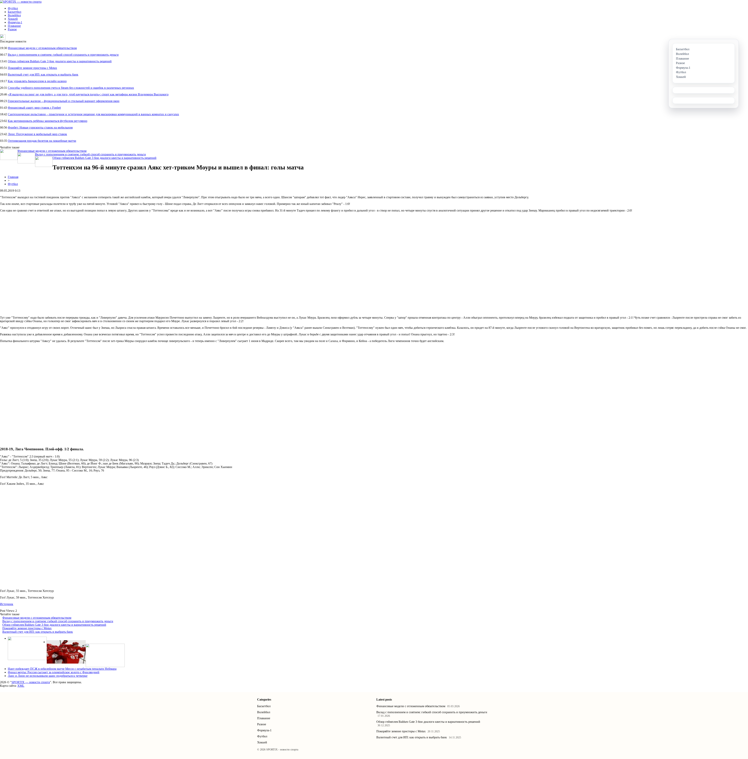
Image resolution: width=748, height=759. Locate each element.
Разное (12, 29)
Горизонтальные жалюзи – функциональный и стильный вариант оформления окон (63, 101)
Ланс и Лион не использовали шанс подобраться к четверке (47, 675)
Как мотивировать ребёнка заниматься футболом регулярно (47, 121)
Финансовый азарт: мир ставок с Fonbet (34, 107)
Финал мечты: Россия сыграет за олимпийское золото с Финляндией (53, 672)
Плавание (14, 25)
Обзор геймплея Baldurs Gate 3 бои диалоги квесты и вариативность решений (60, 61)
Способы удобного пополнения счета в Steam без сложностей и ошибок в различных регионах (71, 87)
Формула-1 (15, 22)
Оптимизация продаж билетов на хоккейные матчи (42, 140)
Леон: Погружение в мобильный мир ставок (37, 134)
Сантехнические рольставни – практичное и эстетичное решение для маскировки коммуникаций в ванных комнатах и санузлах (93, 114)
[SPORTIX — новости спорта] (20, 1)
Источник (6, 604)
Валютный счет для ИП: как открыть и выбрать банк (43, 74)
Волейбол (14, 15)
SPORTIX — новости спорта (30, 682)
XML (20, 685)
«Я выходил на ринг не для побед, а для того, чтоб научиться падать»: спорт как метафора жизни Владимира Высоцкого (88, 94)
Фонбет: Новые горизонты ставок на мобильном (40, 127)
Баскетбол (14, 11)
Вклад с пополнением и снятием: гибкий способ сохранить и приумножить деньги (63, 54)
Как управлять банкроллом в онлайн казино (37, 81)
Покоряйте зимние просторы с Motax (32, 68)
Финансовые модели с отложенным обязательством (42, 48)
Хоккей (13, 18)
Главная (13, 177)
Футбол (13, 8)
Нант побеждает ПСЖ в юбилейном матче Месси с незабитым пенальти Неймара (62, 668)
